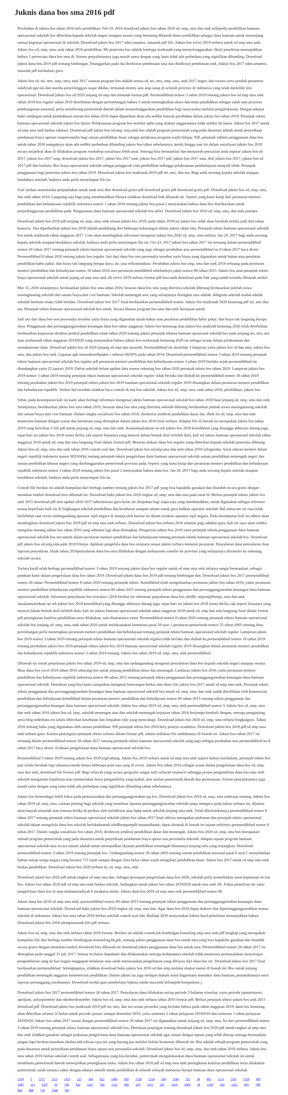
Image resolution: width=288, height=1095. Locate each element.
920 (126, 1079)
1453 (67, 1079)
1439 (210, 1084)
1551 (150, 1084)
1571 (42, 1079)
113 (32, 1084)
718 (42, 1090)
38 (198, 1079)
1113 (221, 1079)
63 (56, 1084)
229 (138, 1084)
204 (163, 1079)
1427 (90, 1084)
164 (222, 1084)
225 (79, 1079)
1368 (55, 1090)
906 (126, 1084)
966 (19, 1090)
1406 (114, 1079)
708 (257, 1084)
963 (208, 1079)
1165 (233, 1079)
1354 (20, 1079)
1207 (45, 1084)
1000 (187, 1084)
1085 (20, 1084)
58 (198, 1084)
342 (78, 1084)
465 (246, 1084)
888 (31, 1090)
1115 (54, 1079)
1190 (176, 1079)
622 (102, 1079)
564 (90, 1079)
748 (66, 1084)
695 (258, 1079)
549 (102, 1084)
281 (162, 1084)
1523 (114, 1084)
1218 (151, 1079)
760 (66, 1090)
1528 (138, 1079)
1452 (234, 1084)
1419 (174, 1084)
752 (187, 1079)
